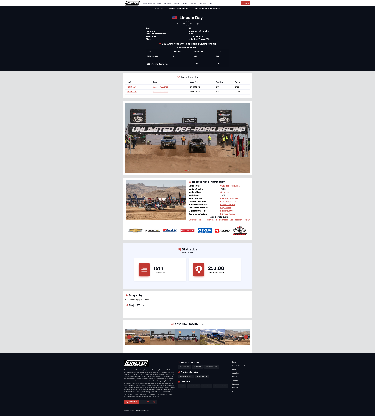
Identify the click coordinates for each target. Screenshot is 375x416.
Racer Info (202, 3)
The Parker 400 (184, 367)
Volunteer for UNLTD (186, 376)
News (159, 3)
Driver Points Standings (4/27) (179, 8)
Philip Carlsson (221, 219)
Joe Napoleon (236, 219)
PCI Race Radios (227, 214)
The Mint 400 (197, 367)
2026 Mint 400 (152, 56)
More (211, 3)
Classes (184, 3)
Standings (167, 3)
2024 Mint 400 (132, 92)
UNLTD (182, 386)
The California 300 (211, 367)
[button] (184, 170)
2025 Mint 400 (132, 87)
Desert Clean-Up (202, 376)
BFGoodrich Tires (228, 201)
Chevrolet (224, 192)
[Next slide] (246, 138)
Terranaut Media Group (142, 410)
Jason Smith (208, 219)
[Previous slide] (129, 138)
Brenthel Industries (229, 198)
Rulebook (193, 3)
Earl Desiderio (195, 219)
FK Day (247, 219)
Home (234, 362)
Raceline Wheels (227, 204)
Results (176, 3)
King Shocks (225, 207)
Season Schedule (149, 3)
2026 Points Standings (157, 64)
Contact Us (133, 402)
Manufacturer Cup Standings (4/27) (207, 8)
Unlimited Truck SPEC (199, 39)
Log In (246, 3)
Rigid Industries (227, 210)
